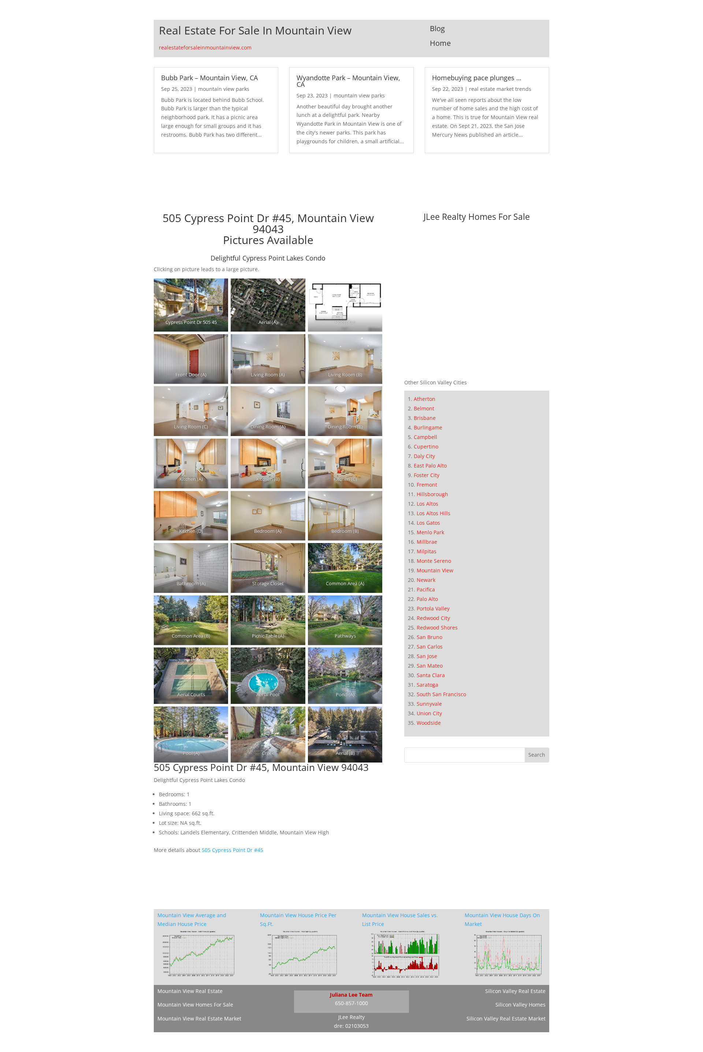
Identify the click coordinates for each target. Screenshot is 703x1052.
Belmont (424, 408)
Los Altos (427, 503)
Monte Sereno (434, 560)
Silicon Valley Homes (520, 1004)
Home (440, 43)
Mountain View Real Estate (190, 991)
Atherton (424, 398)
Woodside (429, 722)
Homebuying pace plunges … (476, 77)
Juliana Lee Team (351, 994)
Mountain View (435, 570)
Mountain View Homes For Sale (195, 1004)
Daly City (424, 456)
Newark (426, 579)
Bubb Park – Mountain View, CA (209, 77)
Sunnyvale (429, 703)
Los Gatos (428, 522)
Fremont (427, 484)
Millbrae (427, 541)
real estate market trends (500, 88)
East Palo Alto (430, 465)
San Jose (427, 656)
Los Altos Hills (433, 513)
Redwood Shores (437, 627)
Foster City (426, 475)
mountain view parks (223, 88)
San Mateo (430, 665)
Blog (437, 28)
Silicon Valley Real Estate (515, 991)
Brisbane (425, 417)
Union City (429, 713)
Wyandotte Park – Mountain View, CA (348, 81)
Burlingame (428, 427)
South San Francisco (441, 694)
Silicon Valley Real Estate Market (506, 1018)
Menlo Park (430, 532)
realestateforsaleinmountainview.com (205, 47)
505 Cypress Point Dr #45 (232, 849)
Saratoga (427, 684)
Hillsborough (432, 494)
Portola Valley (433, 608)
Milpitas (426, 551)
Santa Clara (431, 675)
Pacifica (426, 589)
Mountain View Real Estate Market (199, 1018)
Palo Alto (427, 598)
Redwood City (433, 617)
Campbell (425, 436)
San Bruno (429, 637)
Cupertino (426, 446)
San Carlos (430, 646)
